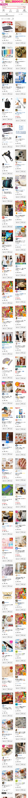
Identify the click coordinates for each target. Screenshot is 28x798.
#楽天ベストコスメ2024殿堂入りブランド (7, 347)
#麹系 (16, 190)
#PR (16, 473)
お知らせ (17, 10)
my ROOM (24, 10)
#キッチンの (6, 735)
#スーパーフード (21, 190)
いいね (10, 68)
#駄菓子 (19, 603)
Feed (3, 10)
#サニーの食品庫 (20, 293)
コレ (5, 68)
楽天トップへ (24, 4)
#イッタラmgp (20, 165)
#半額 (23, 371)
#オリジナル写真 (5, 447)
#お (21, 113)
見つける (10, 10)
